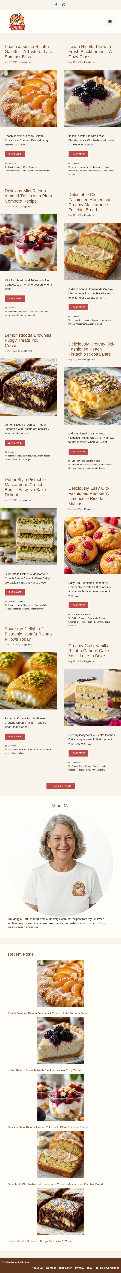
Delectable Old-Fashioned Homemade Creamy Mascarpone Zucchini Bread (55, 1184)
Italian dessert (14, 749)
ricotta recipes (25, 459)
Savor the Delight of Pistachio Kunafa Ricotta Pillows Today (28, 634)
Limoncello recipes (76, 622)
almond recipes (15, 311)
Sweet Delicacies (19, 753)
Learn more (15, 154)
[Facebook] (56, 5)
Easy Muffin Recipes (97, 618)
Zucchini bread (95, 324)
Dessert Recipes (92, 766)
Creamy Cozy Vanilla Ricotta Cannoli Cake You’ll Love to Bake (88, 650)
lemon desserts (44, 456)
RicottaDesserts (12, 171)
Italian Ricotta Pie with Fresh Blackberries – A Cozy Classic (90, 51)
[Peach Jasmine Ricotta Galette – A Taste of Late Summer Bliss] (60, 984)
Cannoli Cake (78, 766)
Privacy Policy (83, 1268)
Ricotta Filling (84, 770)
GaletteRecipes (15, 167)
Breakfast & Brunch (81, 614)
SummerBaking (43, 171)
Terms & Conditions (107, 1268)
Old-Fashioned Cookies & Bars (86, 461)
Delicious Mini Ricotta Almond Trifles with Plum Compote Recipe (28, 196)
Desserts (12, 163)
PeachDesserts (30, 167)
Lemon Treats (11, 459)
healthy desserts (92, 320)
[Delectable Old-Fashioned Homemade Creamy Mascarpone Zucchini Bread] (60, 1155)
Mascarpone (81, 324)
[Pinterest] (63, 5)
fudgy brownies (29, 456)
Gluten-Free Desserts (81, 464)
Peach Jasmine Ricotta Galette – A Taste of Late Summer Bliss (28, 51)
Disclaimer (65, 1268)
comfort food (77, 320)
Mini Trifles (28, 311)
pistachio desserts (21, 609)
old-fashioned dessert (89, 171)
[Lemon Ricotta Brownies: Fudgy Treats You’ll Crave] (60, 1212)
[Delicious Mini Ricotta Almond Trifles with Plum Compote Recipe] (60, 1098)
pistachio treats (84, 468)
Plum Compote (41, 311)
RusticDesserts (28, 171)
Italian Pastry (98, 464)
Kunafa (25, 749)
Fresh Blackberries (94, 167)
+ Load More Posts (61, 786)
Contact (51, 1268)
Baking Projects (79, 618)
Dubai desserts (15, 605)
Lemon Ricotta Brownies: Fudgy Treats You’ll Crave (29, 340)
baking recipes (14, 456)
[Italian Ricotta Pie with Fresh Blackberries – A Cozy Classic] (60, 1041)
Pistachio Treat (37, 749)
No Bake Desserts (16, 601)
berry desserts (78, 167)
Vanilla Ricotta (98, 770)
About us (37, 1268)
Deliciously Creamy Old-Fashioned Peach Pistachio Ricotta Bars (91, 349)
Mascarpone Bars (31, 605)
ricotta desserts (12, 315)
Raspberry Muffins (95, 622)
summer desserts (28, 315)
